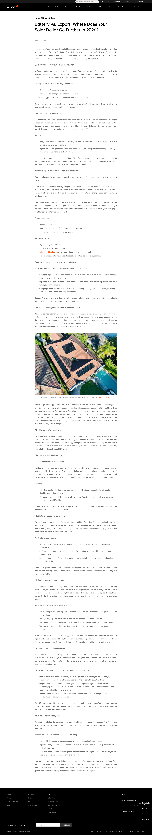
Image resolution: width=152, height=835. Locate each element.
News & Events (123, 7)
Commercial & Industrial (14, 801)
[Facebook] (27, 825)
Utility (8, 805)
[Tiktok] (30, 825)
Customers (90, 7)
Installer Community (139, 7)
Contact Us (145, 808)
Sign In (128, 1)
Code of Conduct (140, 831)
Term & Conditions (105, 831)
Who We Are (52, 798)
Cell (29, 801)
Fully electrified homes (48, 252)
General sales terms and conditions (131, 806)
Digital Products (32, 805)
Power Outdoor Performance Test (146, 803)
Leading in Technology (55, 7)
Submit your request (129, 811)
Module (30, 798)
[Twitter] (24, 825)
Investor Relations (53, 801)
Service (111, 7)
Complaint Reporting (54, 805)
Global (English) (139, 1)
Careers (50, 808)
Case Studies (80, 7)
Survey (144, 814)
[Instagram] (18, 825)
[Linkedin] (15, 825)
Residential (10, 798)
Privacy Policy (95, 831)
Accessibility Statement (117, 831)
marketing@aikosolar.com (128, 800)
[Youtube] (22, 825)
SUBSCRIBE (66, 825)
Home (38, 18)
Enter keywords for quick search (85, 1)
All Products (102, 7)
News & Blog (48, 18)
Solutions (68, 7)
